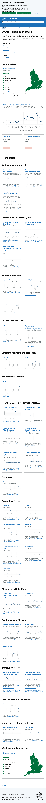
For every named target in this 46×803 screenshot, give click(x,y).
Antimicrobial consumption (15, 165)
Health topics (12, 25)
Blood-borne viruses (11, 275)
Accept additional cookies (9, 13)
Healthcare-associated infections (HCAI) (21, 403)
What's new (5, 45)
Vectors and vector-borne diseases (18, 723)
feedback (18, 27)
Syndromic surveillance (13, 620)
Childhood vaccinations (13, 320)
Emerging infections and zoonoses (18, 353)
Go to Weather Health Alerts (12, 96)
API (16, 25)
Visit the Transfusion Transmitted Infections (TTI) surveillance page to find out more (34, 691)
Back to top (6, 785)
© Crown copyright (39, 799)
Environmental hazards (13, 376)
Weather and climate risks (14, 748)
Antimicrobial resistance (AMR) (17, 218)
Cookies (4, 794)
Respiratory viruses (11, 501)
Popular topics (6, 57)
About (7, 25)
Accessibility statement (12, 794)
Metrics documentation (23, 25)
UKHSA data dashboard (19, 19)
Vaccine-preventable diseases (16, 699)
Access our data (6, 50)
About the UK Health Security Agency (10, 52)
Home (3, 25)
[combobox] (23, 22)
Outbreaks (7, 477)
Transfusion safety (11, 668)
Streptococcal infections (14, 589)
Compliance (22, 794)
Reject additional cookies (24, 13)
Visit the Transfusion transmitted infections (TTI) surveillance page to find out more (12, 691)
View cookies (34, 13)
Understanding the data (8, 47)
